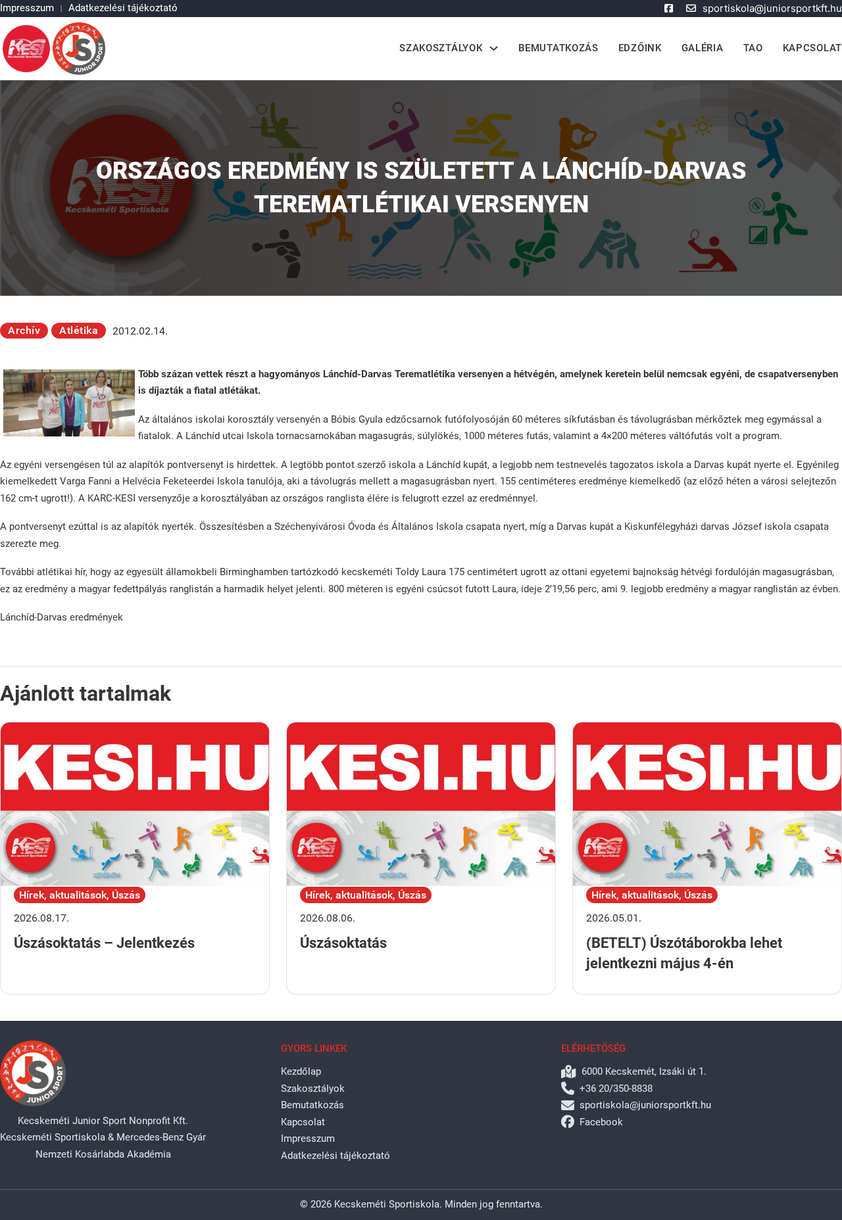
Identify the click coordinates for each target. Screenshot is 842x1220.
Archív (24, 330)
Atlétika (78, 330)
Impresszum (27, 8)
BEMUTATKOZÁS (558, 48)
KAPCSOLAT (812, 48)
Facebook (601, 1122)
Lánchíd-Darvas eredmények (61, 617)
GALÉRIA (702, 48)
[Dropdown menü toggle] (494, 48)
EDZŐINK (640, 48)
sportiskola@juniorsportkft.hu (772, 8)
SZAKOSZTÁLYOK (440, 48)
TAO (753, 48)
